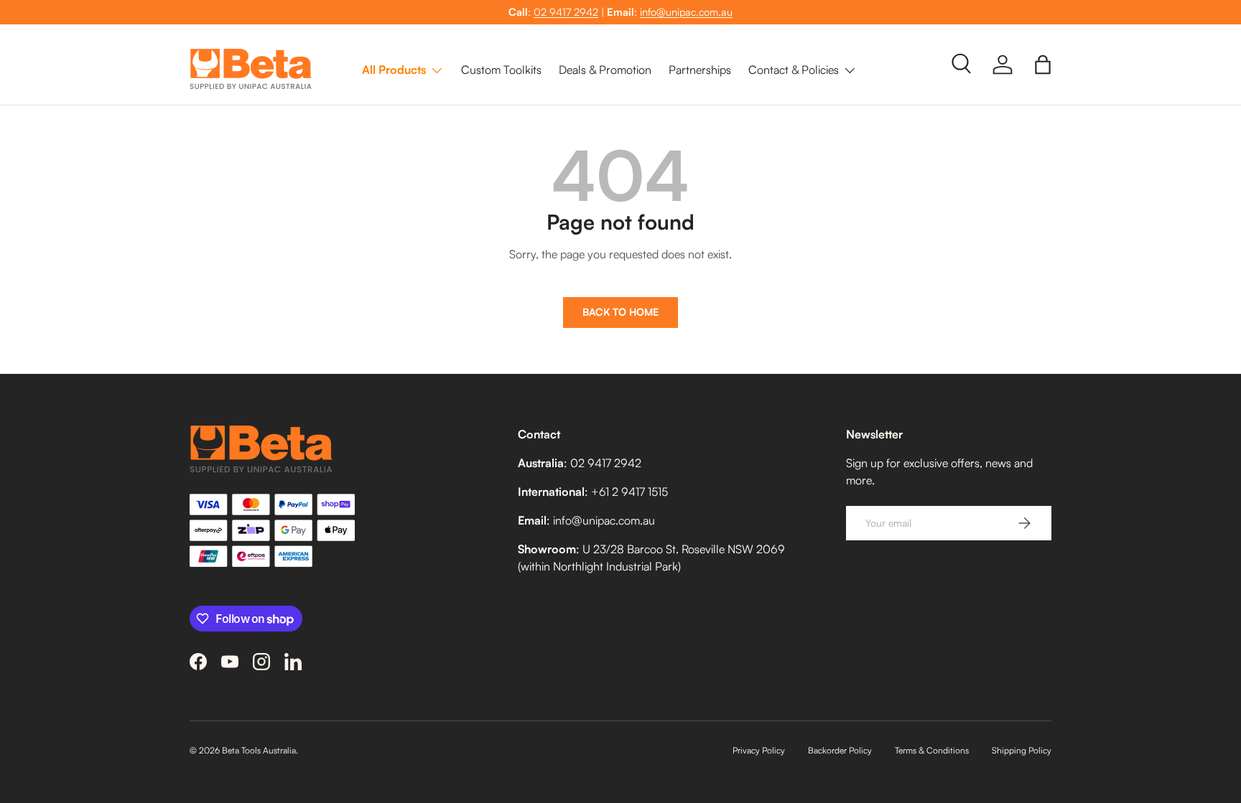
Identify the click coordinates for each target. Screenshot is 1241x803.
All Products (394, 69)
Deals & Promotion (605, 69)
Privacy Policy (759, 750)
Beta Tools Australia (259, 750)
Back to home (620, 312)
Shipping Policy (1021, 750)
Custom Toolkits (501, 69)
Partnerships (700, 69)
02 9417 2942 (566, 11)
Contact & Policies (793, 69)
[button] (1043, 64)
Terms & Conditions (932, 750)
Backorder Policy (840, 750)
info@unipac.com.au (686, 11)
